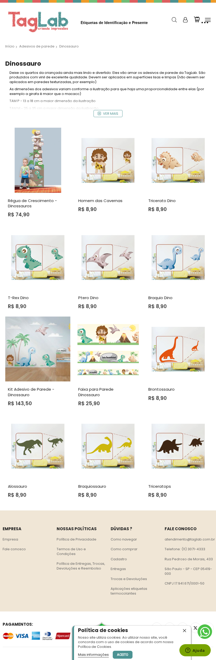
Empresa (10, 539)
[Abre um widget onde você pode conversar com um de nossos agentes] (195, 650)
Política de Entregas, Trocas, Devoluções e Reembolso (81, 566)
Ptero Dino (88, 297)
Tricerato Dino (162, 200)
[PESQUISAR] (174, 20)
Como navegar (124, 539)
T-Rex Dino (18, 297)
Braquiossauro (92, 486)
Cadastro (119, 559)
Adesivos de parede (37, 46)
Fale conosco (14, 549)
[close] (184, 630)
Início (9, 46)
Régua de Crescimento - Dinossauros (32, 203)
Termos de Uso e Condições (71, 551)
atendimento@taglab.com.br (190, 539)
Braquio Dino (160, 297)
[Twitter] (195, 628)
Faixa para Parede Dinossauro (96, 391)
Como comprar (124, 549)
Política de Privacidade (76, 539)
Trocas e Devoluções (129, 578)
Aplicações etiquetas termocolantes (129, 591)
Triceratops (159, 486)
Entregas (118, 568)
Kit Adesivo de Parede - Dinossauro (31, 391)
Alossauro (17, 486)
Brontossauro (161, 389)
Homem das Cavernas (100, 200)
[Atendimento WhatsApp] (205, 631)
